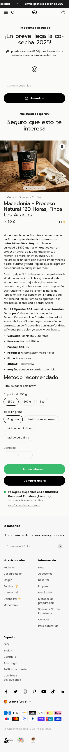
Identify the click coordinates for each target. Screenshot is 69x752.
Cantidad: (10, 448)
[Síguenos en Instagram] (24, 691)
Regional (9, 567)
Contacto (10, 657)
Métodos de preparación (46, 601)
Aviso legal (10, 663)
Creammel (11, 592)
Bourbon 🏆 (11, 586)
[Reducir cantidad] (8, 455)
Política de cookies (16, 669)
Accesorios (45, 574)
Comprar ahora (35, 480)
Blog (41, 567)
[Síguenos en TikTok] (53, 691)
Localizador (45, 592)
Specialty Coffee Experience (49, 611)
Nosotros (43, 580)
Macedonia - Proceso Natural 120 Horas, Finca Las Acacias (33, 209)
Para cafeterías (48, 626)
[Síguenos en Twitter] (15, 691)
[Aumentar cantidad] (27, 455)
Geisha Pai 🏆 (12, 599)
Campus (43, 619)
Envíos (8, 650)
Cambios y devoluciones (12, 677)
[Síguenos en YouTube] (43, 691)
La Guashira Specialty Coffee (22, 197)
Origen (8, 580)
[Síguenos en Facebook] (6, 691)
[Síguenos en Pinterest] (34, 691)
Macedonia (11, 605)
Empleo (43, 586)
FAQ (6, 644)
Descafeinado (13, 574)
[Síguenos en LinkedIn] (62, 691)
